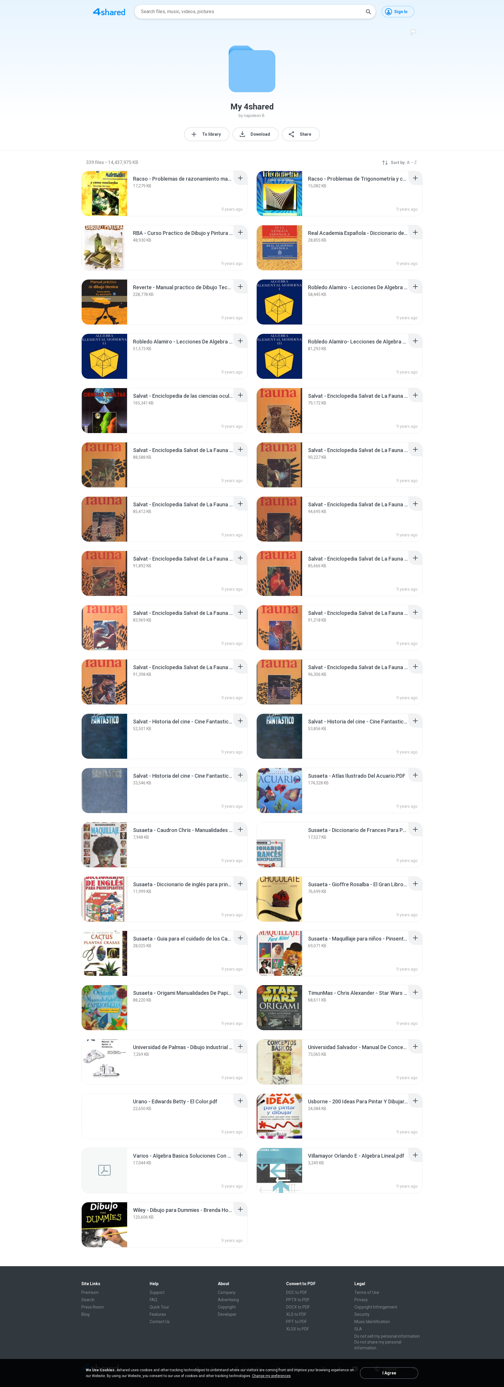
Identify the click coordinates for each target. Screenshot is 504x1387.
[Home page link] (109, 12)
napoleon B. (254, 115)
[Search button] (368, 12)
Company (227, 1292)
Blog (85, 1314)
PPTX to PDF (297, 1299)
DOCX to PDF (298, 1307)
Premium (90, 1292)
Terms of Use (366, 1292)
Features (158, 1314)
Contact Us (160, 1321)
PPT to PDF (296, 1321)
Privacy (361, 1299)
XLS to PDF (296, 1314)
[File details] (104, 193)
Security (362, 1314)
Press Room (92, 1307)
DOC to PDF (296, 1292)
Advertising (228, 1299)
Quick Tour (159, 1307)
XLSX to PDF (297, 1329)
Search (87, 1299)
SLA (358, 1329)
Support (157, 1292)
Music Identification (372, 1321)
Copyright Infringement (375, 1307)
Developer (227, 1314)
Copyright (227, 1307)
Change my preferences (271, 1376)
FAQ (153, 1299)
